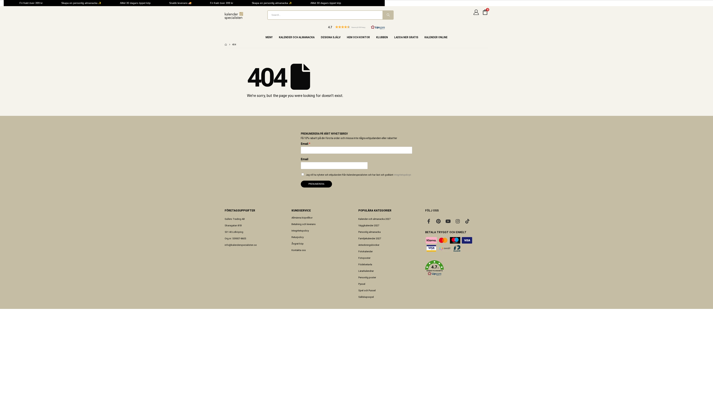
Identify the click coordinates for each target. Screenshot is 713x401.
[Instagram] (457, 221)
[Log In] (476, 15)
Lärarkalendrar (366, 271)
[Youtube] (448, 221)
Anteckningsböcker (368, 245)
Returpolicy (298, 237)
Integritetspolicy (300, 230)
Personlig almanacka (369, 232)
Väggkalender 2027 (368, 225)
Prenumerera (316, 184)
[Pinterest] (438, 221)
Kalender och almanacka (297, 37)
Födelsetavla (365, 264)
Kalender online (435, 37)
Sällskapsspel (366, 297)
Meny (269, 37)
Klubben (382, 37)
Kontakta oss (299, 250)
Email (305, 144)
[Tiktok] (467, 221)
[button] (356, 27)
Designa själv (331, 37)
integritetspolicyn (402, 175)
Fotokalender (365, 251)
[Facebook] (428, 221)
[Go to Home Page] (226, 44)
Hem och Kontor (358, 37)
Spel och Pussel (367, 290)
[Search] (387, 15)
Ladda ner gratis (406, 37)
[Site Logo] (234, 16)
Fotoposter (364, 258)
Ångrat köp (298, 243)
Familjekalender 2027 (369, 238)
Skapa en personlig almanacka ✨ (78, 2)
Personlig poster (367, 277)
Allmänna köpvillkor (302, 217)
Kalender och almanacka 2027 (374, 219)
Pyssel (361, 284)
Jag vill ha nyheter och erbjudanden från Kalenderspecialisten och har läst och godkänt (358, 175)
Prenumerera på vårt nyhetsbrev (324, 133)
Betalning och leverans (304, 224)
